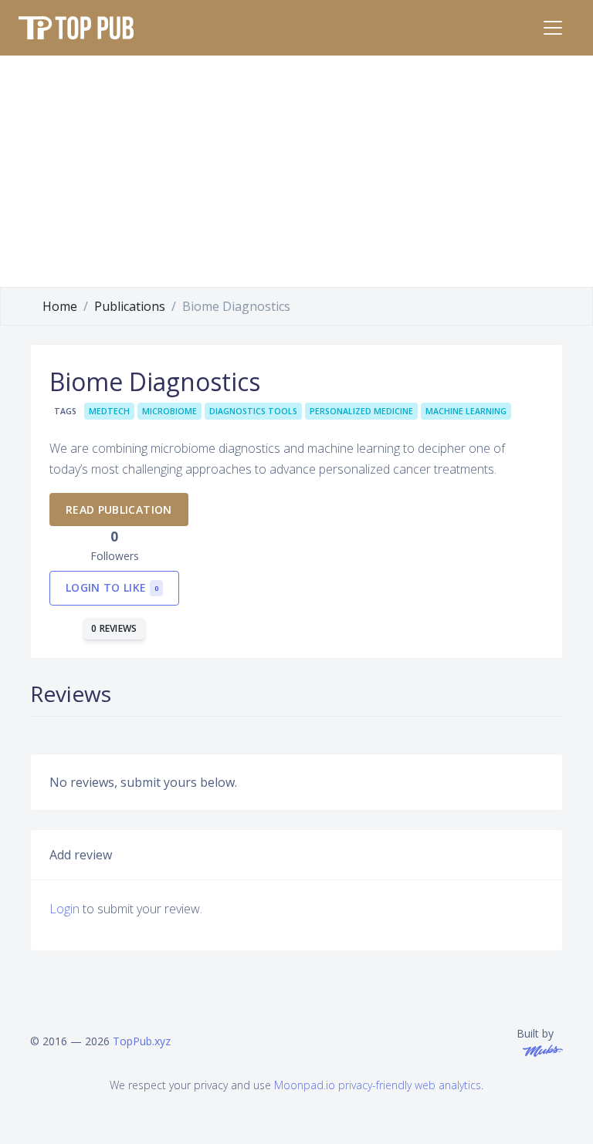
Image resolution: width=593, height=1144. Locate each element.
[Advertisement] (296, 171)
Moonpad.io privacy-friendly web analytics (377, 1085)
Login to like (112, 587)
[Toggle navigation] (552, 27)
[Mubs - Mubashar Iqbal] (540, 1049)
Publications (129, 306)
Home (59, 306)
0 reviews (114, 628)
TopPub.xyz (142, 1041)
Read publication (119, 509)
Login (64, 908)
